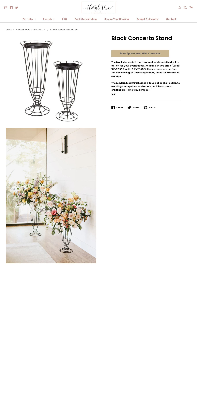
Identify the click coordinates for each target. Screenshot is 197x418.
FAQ (64, 19)
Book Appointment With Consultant (140, 53)
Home (9, 30)
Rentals (47, 19)
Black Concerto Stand (64, 30)
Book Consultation (86, 19)
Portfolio (27, 19)
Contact (171, 19)
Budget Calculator (147, 19)
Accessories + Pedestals (30, 30)
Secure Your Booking (116, 19)
